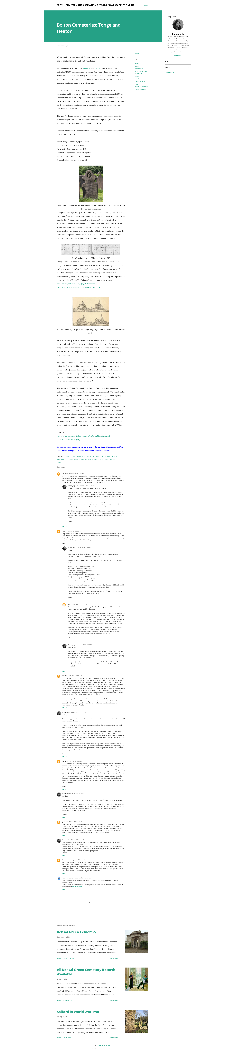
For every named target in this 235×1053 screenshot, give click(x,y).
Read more (114, 958)
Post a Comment (69, 958)
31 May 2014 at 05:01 (76, 761)
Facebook (86, 68)
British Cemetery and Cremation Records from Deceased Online (95, 5)
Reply (64, 527)
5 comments (67, 1038)
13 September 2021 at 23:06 (83, 878)
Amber (64, 473)
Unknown (65, 761)
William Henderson (140, 89)
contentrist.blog (67, 878)
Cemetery (137, 66)
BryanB (64, 676)
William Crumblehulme (141, 86)
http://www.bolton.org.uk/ (69, 439)
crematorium (139, 69)
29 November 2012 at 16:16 (76, 473)
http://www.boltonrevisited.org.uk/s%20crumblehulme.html (83, 436)
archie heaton (77, 887)
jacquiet (65, 822)
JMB (63, 531)
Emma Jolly (71, 486)
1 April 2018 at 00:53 (75, 822)
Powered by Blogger (103, 1045)
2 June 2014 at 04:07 (77, 793)
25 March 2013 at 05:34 (78, 712)
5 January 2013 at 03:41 (84, 547)
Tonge (136, 84)
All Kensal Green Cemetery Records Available (86, 971)
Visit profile (178, 56)
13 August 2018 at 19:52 (77, 860)
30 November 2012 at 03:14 (85, 486)
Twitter (98, 68)
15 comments (67, 1000)
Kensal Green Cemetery (76, 932)
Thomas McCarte (140, 81)
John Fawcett (138, 79)
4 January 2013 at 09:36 (73, 531)
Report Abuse (170, 72)
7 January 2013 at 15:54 (79, 604)
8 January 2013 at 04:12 (84, 645)
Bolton (137, 63)
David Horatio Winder (141, 71)
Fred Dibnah (138, 74)
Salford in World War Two (78, 1011)
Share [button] (137, 53)
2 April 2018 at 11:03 (77, 840)
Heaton (137, 76)
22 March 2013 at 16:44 (75, 676)
